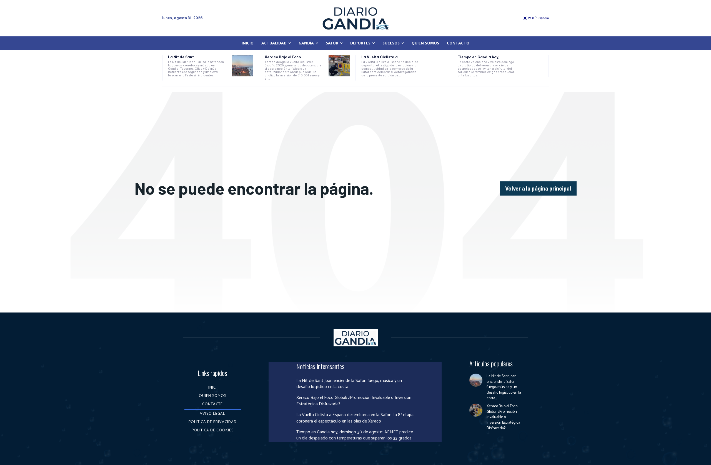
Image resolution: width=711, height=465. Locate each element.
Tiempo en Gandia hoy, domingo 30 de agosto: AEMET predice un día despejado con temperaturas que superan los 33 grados (354, 435)
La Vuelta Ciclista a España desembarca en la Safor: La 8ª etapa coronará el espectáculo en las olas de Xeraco (355, 418)
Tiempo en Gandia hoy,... (480, 57)
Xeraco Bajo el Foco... (284, 57)
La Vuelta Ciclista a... (381, 57)
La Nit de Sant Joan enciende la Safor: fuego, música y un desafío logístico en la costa (349, 384)
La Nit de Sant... (182, 57)
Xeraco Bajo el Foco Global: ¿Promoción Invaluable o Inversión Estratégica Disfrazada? (353, 401)
